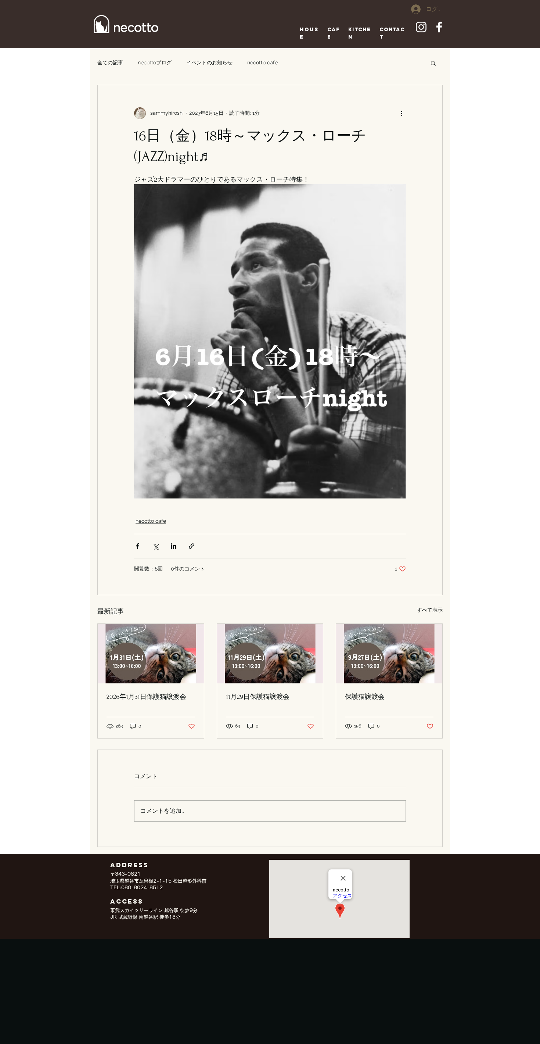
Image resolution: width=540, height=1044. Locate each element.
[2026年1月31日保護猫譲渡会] (151, 653)
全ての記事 (110, 62)
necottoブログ (155, 62)
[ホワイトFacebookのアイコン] (439, 27)
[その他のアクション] (401, 113)
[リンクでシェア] (191, 546)
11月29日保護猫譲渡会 (257, 696)
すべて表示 (430, 610)
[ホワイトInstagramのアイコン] (421, 27)
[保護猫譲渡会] (389, 653)
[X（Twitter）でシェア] (155, 546)
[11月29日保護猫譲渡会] (270, 653)
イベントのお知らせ (209, 62)
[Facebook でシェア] (137, 546)
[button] (433, 63)
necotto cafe (262, 62)
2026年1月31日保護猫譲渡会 (146, 696)
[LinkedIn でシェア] (173, 546)
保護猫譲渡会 (365, 696)
